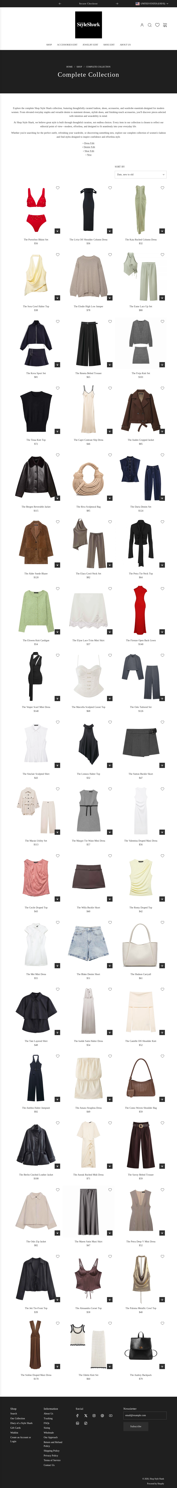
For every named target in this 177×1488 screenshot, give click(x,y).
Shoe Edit (89, 151)
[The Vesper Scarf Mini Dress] (36, 677)
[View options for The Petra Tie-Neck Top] (162, 565)
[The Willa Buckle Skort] (88, 877)
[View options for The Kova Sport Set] (57, 364)
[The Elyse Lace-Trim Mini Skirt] (88, 610)
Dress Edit (89, 143)
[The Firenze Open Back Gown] (141, 610)
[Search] (149, 25)
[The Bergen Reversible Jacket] (36, 477)
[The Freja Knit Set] (141, 343)
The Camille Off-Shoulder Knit (140, 1041)
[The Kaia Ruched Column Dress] (141, 209)
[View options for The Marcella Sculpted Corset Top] (110, 698)
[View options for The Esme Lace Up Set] (162, 297)
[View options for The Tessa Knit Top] (57, 431)
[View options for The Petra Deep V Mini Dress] (162, 1233)
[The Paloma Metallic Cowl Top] (141, 1278)
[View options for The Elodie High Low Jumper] (110, 297)
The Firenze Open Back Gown (141, 640)
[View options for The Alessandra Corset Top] (110, 1299)
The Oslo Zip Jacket (36, 1241)
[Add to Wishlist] (58, 188)
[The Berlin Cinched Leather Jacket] (36, 1145)
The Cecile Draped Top (36, 907)
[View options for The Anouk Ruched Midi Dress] (110, 1166)
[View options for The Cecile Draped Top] (57, 899)
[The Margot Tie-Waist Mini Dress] (88, 811)
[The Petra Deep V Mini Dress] (141, 1211)
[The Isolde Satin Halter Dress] (88, 1011)
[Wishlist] (157, 25)
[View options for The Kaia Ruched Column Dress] (162, 231)
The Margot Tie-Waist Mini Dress (88, 840)
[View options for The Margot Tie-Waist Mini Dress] (110, 832)
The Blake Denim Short (88, 974)
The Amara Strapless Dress (88, 1108)
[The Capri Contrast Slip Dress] (88, 410)
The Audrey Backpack (141, 1375)
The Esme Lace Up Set (140, 306)
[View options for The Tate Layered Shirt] (57, 1032)
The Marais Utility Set (36, 840)
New (89, 155)
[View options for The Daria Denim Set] (162, 498)
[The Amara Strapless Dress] (88, 1078)
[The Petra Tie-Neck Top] (141, 543)
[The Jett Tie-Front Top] (36, 1278)
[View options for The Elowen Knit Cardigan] (57, 631)
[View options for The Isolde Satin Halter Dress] (110, 1032)
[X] (86, 1415)
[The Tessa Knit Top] (36, 410)
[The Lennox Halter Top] (88, 744)
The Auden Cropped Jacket (141, 440)
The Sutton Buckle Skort (141, 774)
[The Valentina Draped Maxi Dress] (141, 811)
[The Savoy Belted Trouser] (141, 1145)
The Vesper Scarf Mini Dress (36, 707)
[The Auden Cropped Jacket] (141, 410)
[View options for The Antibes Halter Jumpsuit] (57, 1099)
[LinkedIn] (77, 1423)
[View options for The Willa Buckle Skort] (110, 899)
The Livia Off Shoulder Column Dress (88, 239)
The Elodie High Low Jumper (88, 306)
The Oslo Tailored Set (141, 707)
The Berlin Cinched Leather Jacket (36, 1174)
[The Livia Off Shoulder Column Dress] (88, 209)
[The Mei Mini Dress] (36, 944)
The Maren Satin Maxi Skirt (88, 1241)
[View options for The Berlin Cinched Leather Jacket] (57, 1166)
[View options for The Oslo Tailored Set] (162, 698)
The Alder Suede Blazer (36, 573)
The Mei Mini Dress (36, 974)
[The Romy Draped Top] (141, 877)
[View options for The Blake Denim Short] (110, 965)
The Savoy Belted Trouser (141, 1174)
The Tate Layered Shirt (36, 1041)
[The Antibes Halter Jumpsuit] (36, 1078)
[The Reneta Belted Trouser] (88, 343)
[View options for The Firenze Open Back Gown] (162, 631)
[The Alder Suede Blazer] (36, 543)
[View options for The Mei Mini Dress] (57, 965)
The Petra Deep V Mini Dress (140, 1241)
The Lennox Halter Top (88, 774)
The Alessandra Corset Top (88, 1308)
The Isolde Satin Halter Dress (88, 1041)
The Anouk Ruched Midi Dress (88, 1174)
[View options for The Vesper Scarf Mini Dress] (57, 698)
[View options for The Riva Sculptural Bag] (110, 498)
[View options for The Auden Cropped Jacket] (162, 431)
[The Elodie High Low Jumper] (88, 276)
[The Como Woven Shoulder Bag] (141, 1078)
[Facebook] (77, 1415)
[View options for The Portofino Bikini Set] (57, 231)
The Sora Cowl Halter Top (36, 306)
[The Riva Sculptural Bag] (88, 477)
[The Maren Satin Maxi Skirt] (88, 1211)
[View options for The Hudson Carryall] (162, 965)
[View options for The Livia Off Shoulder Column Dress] (110, 231)
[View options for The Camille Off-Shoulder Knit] (162, 1032)
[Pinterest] (102, 1415)
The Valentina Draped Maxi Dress (140, 840)
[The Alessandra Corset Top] (88, 1278)
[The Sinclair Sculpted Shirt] (36, 744)
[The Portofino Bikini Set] (36, 209)
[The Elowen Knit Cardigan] (36, 610)
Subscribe (135, 1426)
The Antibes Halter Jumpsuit (36, 1108)
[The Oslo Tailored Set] (141, 677)
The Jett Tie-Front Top (36, 1308)
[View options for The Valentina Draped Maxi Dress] (162, 832)
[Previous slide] (60, 3)
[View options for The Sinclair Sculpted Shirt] (57, 765)
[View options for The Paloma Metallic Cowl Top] (162, 1299)
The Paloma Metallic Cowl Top (140, 1308)
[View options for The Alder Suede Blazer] (57, 565)
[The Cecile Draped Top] (36, 877)
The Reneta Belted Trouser (88, 373)
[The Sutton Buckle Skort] (141, 744)
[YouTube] (110, 1415)
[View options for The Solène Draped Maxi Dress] (57, 1366)
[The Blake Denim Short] (88, 944)
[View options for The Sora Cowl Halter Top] (57, 297)
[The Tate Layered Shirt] (36, 1011)
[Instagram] (94, 1415)
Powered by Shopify (155, 1483)
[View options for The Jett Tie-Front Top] (57, 1299)
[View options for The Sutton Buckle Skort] (162, 765)
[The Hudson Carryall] (141, 944)
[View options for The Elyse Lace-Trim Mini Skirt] (110, 631)
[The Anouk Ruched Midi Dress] (88, 1145)
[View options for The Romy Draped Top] (162, 899)
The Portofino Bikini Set (36, 239)
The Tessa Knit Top (36, 440)
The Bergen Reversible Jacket (36, 506)
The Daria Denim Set (140, 506)
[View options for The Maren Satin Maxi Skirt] (110, 1233)
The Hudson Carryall (141, 974)
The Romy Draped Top (140, 907)
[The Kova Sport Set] (36, 343)
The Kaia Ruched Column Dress (141, 239)
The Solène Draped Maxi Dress (36, 1375)
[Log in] (142, 25)
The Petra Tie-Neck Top (141, 573)
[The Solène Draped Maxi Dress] (36, 1345)
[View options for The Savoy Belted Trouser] (162, 1166)
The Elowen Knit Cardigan (36, 640)
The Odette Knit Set (88, 1375)
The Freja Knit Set (141, 373)
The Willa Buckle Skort (88, 907)
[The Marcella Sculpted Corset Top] (88, 677)
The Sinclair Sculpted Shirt (36, 774)
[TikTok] (86, 1423)
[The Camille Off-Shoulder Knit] (141, 1011)
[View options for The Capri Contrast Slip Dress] (110, 431)
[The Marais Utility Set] (36, 811)
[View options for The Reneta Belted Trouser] (110, 364)
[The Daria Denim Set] (141, 477)
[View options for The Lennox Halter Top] (110, 765)
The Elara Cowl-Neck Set (88, 573)
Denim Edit (89, 147)
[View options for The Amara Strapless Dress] (110, 1099)
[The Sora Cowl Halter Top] (36, 276)
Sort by (120, 167)
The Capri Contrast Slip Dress (88, 440)
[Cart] (165, 25)
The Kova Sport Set (36, 373)
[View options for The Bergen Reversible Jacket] (57, 498)
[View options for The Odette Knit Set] (110, 1366)
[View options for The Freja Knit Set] (162, 364)
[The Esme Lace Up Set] (141, 276)
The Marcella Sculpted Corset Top (88, 707)
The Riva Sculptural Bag (88, 506)
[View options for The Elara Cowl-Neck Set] (110, 565)
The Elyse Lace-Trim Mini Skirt (88, 640)
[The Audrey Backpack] (141, 1345)
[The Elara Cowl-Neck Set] (88, 543)
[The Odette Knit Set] (88, 1345)
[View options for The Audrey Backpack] (162, 1366)
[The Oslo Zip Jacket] (36, 1211)
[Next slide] (117, 3)
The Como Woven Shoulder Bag (141, 1108)
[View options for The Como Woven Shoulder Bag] (162, 1099)
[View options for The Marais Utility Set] (57, 832)
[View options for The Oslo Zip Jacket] (57, 1233)
